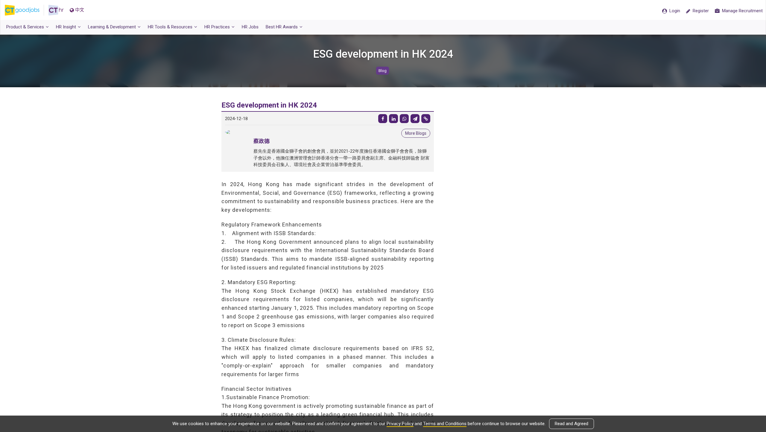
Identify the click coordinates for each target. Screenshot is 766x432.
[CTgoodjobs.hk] (26, 10)
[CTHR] (56, 10)
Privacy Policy (400, 423)
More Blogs (415, 133)
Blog (383, 70)
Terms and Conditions (444, 423)
